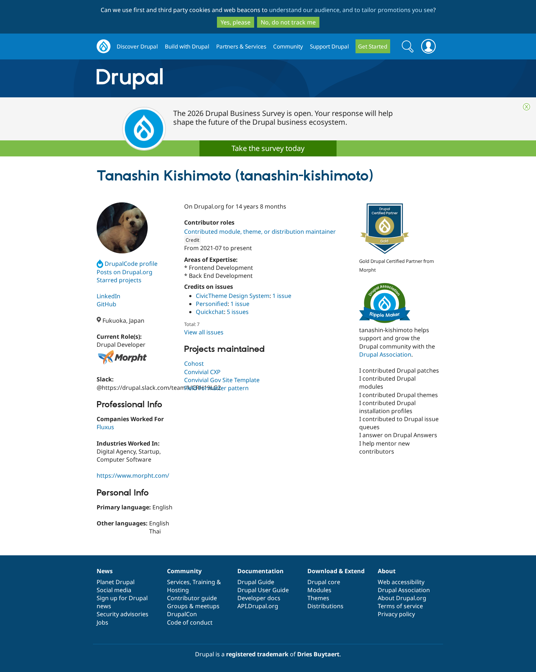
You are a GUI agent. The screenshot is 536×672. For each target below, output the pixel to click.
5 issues (238, 312)
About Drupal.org (402, 598)
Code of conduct (190, 622)
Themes (318, 598)
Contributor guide (192, 598)
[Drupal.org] (195, 78)
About (387, 571)
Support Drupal (329, 46)
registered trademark (257, 654)
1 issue (281, 296)
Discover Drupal (137, 46)
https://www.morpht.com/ (133, 475)
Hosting (178, 590)
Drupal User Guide (263, 590)
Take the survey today (268, 148)
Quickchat (210, 312)
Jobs (102, 622)
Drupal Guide (255, 582)
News (105, 571)
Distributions (325, 606)
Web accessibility (401, 582)
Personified (212, 304)
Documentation (260, 571)
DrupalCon (182, 614)
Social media (114, 590)
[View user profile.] (122, 227)
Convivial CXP (202, 372)
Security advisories (122, 614)
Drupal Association (385, 354)
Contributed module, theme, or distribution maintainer (260, 232)
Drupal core (323, 582)
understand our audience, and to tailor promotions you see (351, 10)
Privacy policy (396, 614)
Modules (319, 590)
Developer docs (258, 598)
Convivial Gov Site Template (222, 380)
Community (288, 46)
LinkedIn (108, 296)
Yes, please (235, 22)
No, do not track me (288, 22)
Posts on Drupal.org (124, 272)
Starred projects (119, 280)
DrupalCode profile (131, 264)
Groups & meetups (193, 606)
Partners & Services (241, 46)
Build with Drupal (187, 46)
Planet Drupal (116, 582)
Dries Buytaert (318, 654)
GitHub (106, 304)
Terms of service (400, 606)
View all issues (204, 332)
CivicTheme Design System (232, 296)
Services (178, 582)
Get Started (372, 46)
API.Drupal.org (257, 606)
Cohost (194, 364)
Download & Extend (336, 571)
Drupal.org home (103, 46)
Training (204, 582)
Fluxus (105, 427)
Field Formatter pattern (216, 388)
